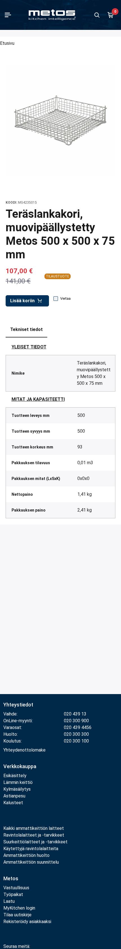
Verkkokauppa (19, 766)
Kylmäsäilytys (17, 789)
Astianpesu (14, 796)
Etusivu (7, 43)
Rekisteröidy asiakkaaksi (27, 921)
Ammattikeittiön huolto (26, 855)
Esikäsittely (14, 775)
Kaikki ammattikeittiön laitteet (33, 828)
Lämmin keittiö (18, 782)
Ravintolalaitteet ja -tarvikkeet (33, 835)
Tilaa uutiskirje (17, 914)
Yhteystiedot (18, 705)
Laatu (9, 901)
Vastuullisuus (16, 887)
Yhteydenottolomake (24, 750)
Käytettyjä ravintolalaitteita (30, 848)
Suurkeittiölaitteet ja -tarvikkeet (35, 841)
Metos (10, 878)
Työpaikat (13, 894)
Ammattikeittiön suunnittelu (31, 862)
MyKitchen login (19, 908)
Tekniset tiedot (26, 329)
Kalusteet (13, 802)
